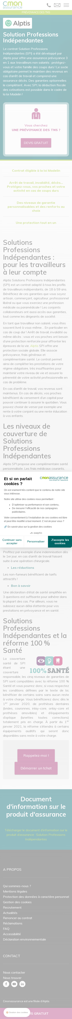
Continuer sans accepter (12, 541)
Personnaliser (36, 541)
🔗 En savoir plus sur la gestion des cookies (28, 526)
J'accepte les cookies (60, 541)
